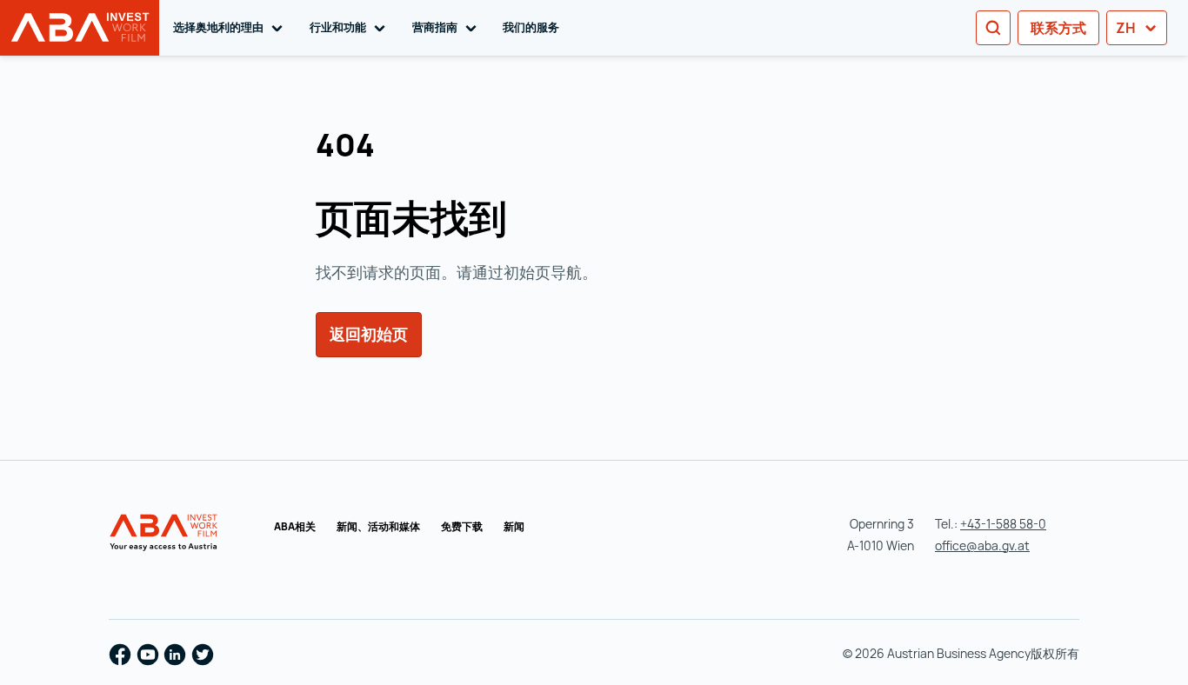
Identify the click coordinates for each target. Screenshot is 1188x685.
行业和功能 (350, 27)
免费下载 (462, 526)
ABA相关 (295, 526)
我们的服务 (531, 27)
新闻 (514, 526)
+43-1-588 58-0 (1003, 523)
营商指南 (447, 27)
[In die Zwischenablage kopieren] (395, 148)
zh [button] (1127, 27)
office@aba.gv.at (982, 545)
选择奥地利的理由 (231, 27)
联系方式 (1058, 27)
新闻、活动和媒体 (378, 526)
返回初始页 (369, 333)
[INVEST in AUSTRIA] (165, 533)
